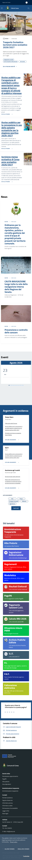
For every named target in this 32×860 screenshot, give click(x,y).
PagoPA (4, 779)
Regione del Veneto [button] (6, 2)
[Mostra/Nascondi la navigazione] (2, 8)
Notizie (6, 221)
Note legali (5, 813)
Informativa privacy (7, 803)
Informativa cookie (7, 806)
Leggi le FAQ (5, 811)
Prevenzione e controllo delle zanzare (16, 331)
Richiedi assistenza (7, 798)
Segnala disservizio (7, 800)
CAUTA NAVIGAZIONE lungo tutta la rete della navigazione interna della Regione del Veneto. (16, 287)
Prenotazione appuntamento (10, 776)
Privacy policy (13, 842)
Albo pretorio (5, 782)
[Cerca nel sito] (29, 8)
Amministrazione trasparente (10, 791)
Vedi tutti (16, 508)
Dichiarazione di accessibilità (10, 808)
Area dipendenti (6, 784)
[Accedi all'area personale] (27, 3)
